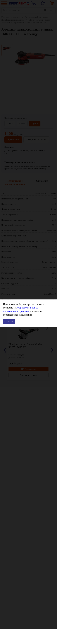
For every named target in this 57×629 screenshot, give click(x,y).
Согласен (9, 321)
